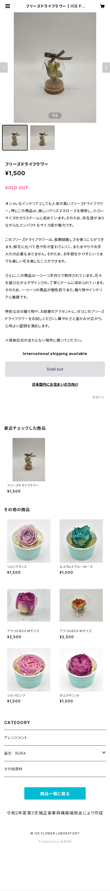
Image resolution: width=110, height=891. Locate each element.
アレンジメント (16, 737)
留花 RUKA (15, 753)
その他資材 (13, 769)
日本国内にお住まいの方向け (55, 384)
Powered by (49, 841)
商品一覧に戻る (55, 793)
